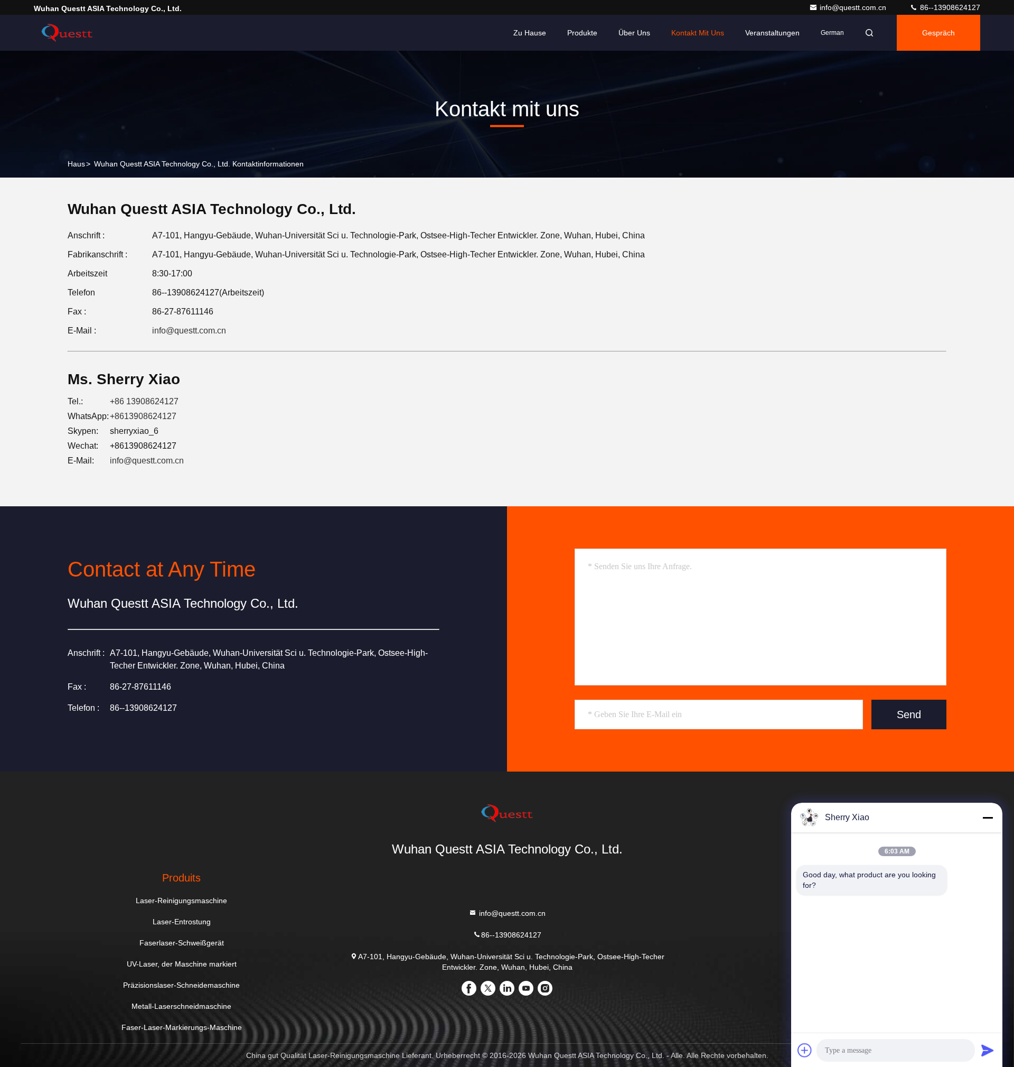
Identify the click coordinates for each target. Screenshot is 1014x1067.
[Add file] (804, 1050)
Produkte (582, 33)
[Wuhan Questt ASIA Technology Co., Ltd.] (67, 32)
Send (909, 714)
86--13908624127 (949, 7)
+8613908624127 (143, 416)
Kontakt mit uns (697, 33)
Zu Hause (529, 33)
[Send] (987, 1050)
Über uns (634, 33)
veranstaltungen (772, 33)
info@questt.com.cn (854, 7)
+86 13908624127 (144, 401)
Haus (76, 164)
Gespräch (938, 33)
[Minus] (987, 817)
